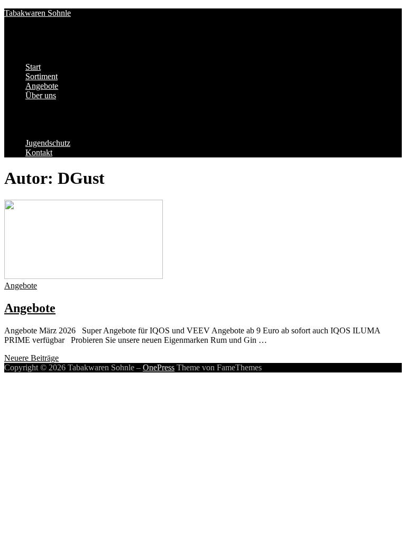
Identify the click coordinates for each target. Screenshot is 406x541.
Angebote (41, 85)
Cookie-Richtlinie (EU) (86, 123)
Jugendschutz (47, 142)
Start (33, 66)
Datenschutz (67, 114)
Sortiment (41, 76)
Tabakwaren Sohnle (37, 12)
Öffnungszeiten (72, 133)
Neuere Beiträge (31, 357)
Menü (14, 48)
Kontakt (38, 152)
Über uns (40, 95)
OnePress (158, 367)
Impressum (65, 104)
